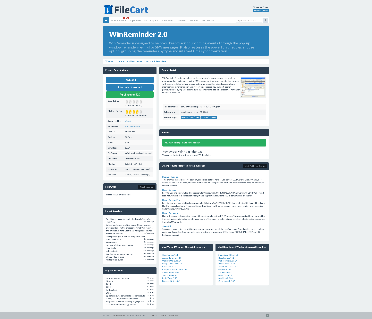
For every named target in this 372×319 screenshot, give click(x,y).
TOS (148, 315)
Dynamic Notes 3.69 (171, 281)
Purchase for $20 (130, 94)
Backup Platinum (170, 177)
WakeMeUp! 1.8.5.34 (171, 260)
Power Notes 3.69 (170, 272)
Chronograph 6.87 (226, 281)
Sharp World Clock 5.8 (172, 263)
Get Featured (146, 187)
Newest (182, 20)
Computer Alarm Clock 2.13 (174, 269)
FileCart (126, 10)
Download (130, 79)
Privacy (155, 315)
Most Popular (151, 20)
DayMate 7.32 (224, 269)
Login (265, 10)
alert (192, 117)
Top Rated (135, 20)
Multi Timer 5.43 (169, 278)
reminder (184, 117)
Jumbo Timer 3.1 (169, 275)
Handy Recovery (170, 213)
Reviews (193, 20)
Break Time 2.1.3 (169, 266)
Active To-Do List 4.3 (171, 258)
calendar (213, 117)
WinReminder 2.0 (226, 272)
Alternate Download (130, 87)
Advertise (173, 315)
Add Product (208, 20)
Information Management (130, 61)
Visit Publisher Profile (255, 166)
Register (257, 10)
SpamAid (166, 226)
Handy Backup (169, 190)
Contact (164, 315)
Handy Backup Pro (171, 200)
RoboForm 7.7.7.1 (170, 255)
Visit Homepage (132, 126)
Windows (119, 20)
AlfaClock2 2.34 (225, 278)
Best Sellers (168, 20)
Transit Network (117, 315)
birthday (205, 117)
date (197, 117)
